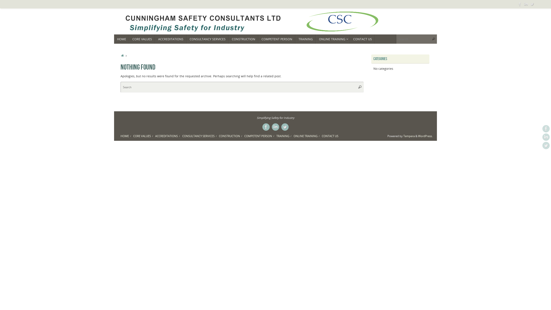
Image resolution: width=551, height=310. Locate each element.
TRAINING (282, 136)
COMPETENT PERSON (258, 136)
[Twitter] (532, 4)
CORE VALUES (142, 136)
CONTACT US (330, 136)
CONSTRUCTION (229, 136)
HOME (125, 136)
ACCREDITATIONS (166, 136)
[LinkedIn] (526, 4)
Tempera (409, 136)
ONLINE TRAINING (305, 136)
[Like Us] (520, 4)
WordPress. (425, 136)
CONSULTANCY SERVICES (198, 136)
